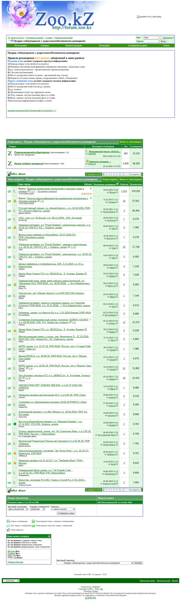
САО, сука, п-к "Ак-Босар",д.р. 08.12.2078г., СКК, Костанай (50, 218)
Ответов (124, 184)
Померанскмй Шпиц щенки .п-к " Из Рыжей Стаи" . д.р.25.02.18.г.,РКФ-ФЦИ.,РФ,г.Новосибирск (45, 471)
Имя (138, 37)
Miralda (112, 425)
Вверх (175, 581)
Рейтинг (88, 184)
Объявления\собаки (64, 38)
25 (124, 247)
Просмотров (136, 184)
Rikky (21, 342)
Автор (27, 184)
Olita (20, 230)
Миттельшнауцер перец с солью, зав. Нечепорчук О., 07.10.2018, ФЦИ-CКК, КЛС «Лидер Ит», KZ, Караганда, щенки (54, 338)
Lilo (101, 589)
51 (123, 174)
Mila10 (21, 298)
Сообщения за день (137, 45)
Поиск (167, 45)
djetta (21, 465)
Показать (55, 507)
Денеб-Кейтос (25, 213)
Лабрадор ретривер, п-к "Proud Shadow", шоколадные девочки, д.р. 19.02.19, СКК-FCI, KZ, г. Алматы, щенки (55, 226)
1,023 (124, 191)
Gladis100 (23, 407)
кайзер (22, 269)
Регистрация (20, 45)
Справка (45, 45)
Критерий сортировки (17, 507)
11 (120, 174)
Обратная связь (147, 581)
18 (124, 201)
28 (124, 378)
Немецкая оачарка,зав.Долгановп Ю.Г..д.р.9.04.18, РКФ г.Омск (52, 395)
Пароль (139, 41)
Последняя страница (46, 191)
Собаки (49, 38)
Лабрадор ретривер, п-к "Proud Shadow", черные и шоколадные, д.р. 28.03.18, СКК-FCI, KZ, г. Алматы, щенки (53, 245)
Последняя (134, 174)
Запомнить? (168, 38)
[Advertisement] (90, 128)
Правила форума (73, 45)
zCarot (95, 591)
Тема (20, 184)
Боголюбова (24, 315)
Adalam (22, 276)
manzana (23, 417)
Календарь (104, 45)
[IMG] (10, 555)
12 (124, 368)
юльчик (22, 397)
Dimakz (22, 325)
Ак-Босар (23, 220)
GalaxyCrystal (25, 485)
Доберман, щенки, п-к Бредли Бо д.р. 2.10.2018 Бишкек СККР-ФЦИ (55, 312)
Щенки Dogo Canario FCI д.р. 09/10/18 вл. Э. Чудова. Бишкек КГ (53, 273)
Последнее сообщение (105, 184)
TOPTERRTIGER (26, 194)
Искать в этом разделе (131, 142)
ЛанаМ (22, 351)
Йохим (112, 192)
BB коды (11, 551)
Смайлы (11, 553)
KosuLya (92, 164)
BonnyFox (23, 240)
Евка (21, 308)
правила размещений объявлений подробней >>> (32, 110)
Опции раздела (110, 179)
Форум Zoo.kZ (17, 38)
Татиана (111, 202)
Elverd (21, 427)
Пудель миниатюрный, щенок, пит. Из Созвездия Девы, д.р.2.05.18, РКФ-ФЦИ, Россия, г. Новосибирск (55, 432)
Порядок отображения (39, 507)
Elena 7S (22, 288)
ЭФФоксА (23, 456)
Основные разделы (34, 38)
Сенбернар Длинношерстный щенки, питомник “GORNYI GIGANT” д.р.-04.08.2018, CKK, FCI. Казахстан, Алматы (54, 321)
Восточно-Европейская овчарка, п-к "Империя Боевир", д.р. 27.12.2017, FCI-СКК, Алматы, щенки (50, 423)
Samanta (92, 154)
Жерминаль (24, 475)
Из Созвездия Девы (27, 436)
